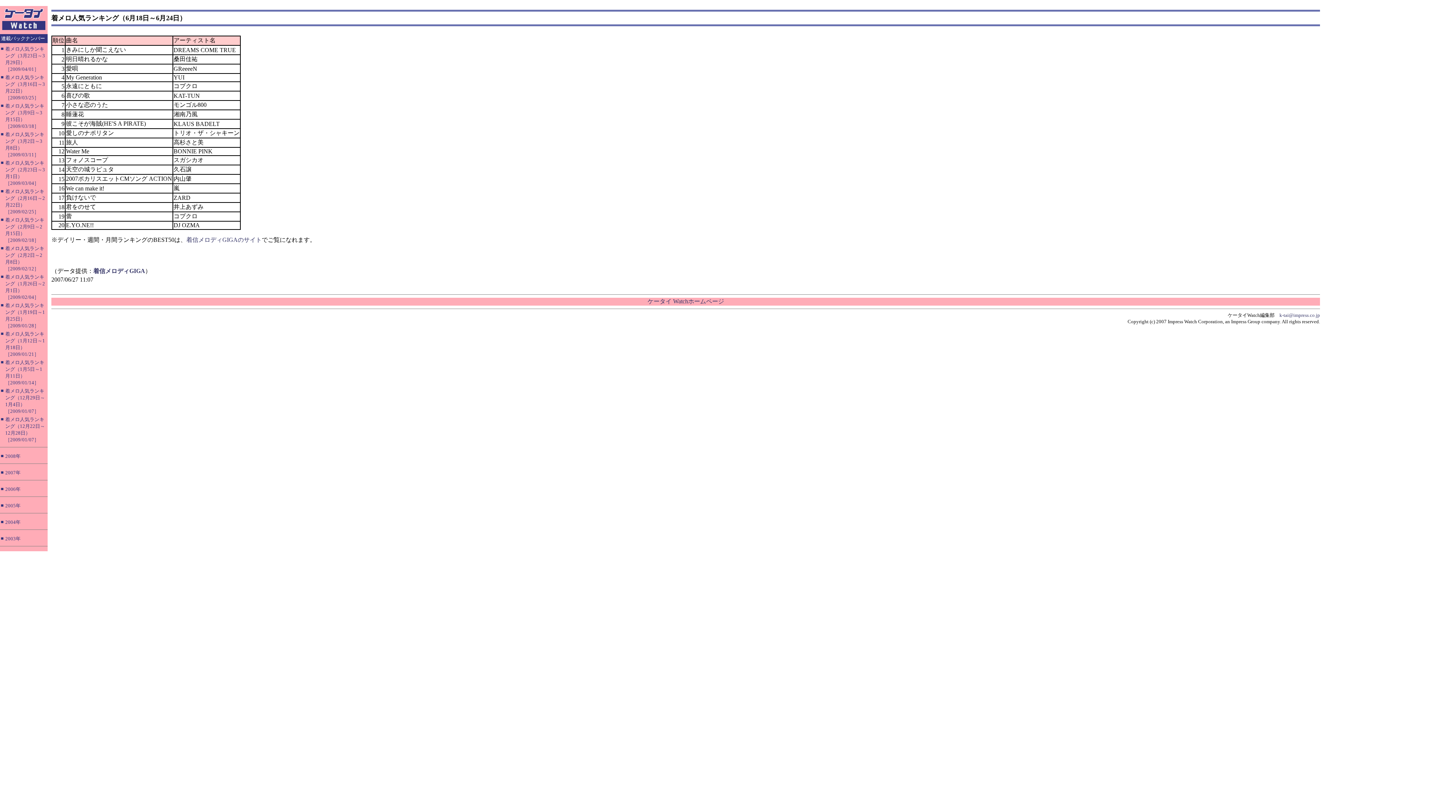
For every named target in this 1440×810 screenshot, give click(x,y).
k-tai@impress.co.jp (1300, 315)
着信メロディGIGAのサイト (224, 240)
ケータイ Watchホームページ (686, 301)
